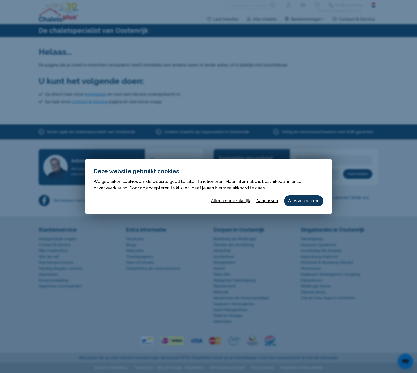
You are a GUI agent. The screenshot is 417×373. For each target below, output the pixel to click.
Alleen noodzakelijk (230, 200)
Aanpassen (267, 200)
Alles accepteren (303, 200)
